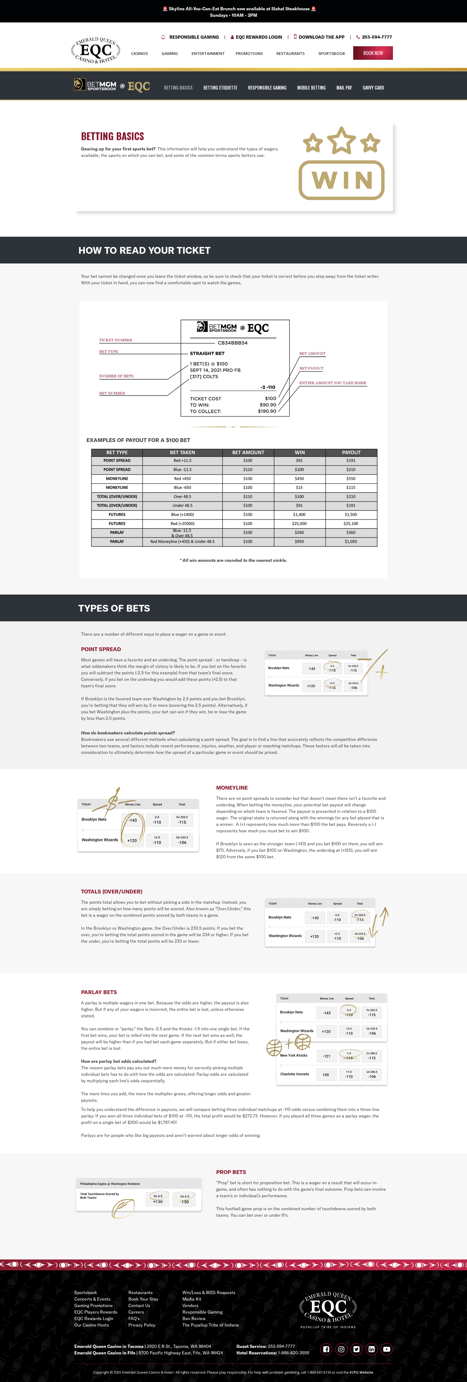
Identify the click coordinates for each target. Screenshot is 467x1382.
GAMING (170, 53)
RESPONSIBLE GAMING (267, 87)
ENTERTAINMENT (208, 53)
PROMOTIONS (249, 53)
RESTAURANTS (290, 53)
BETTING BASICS (178, 87)
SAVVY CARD (373, 87)
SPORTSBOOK (331, 53)
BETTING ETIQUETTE (220, 87)
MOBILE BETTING (311, 87)
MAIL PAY (344, 87)
